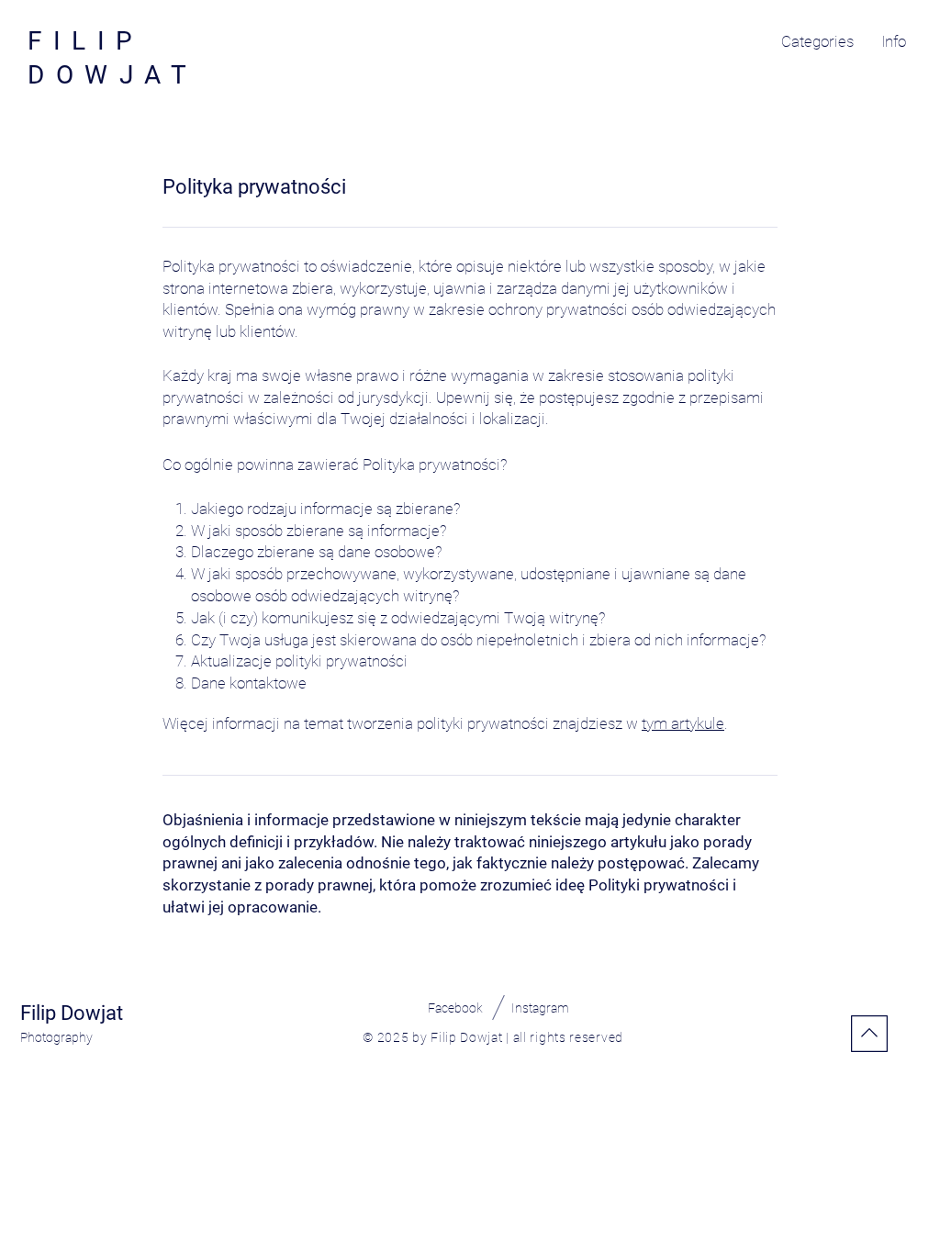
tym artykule (683, 723)
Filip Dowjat (71, 1013)
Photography (56, 1037)
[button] (817, 41)
